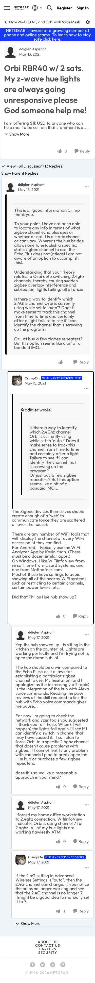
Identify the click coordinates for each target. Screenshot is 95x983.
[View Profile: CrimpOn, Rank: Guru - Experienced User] (17, 380)
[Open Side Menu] (6, 8)
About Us (48, 942)
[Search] (50, 8)
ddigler (25, 49)
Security (47, 952)
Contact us (47, 945)
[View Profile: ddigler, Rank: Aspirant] (10, 51)
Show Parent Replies (19, 173)
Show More (19, 134)
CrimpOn (32, 378)
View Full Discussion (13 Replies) (35, 166)
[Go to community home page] (21, 8)
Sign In (83, 7)
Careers (47, 949)
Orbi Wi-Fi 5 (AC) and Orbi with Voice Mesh (44, 22)
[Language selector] (37, 8)
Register (64, 7)
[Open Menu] (87, 22)
